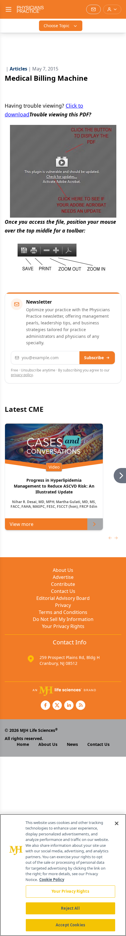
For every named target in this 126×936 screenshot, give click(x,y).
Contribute (63, 584)
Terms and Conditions (63, 612)
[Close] (116, 823)
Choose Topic (56, 25)
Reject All (70, 908)
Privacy (63, 605)
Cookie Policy (51, 879)
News (72, 744)
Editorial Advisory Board (63, 598)
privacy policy (22, 374)
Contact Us (63, 591)
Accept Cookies (70, 925)
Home (23, 744)
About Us (63, 570)
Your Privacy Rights (63, 626)
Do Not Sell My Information (63, 619)
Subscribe (94, 357)
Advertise (63, 577)
